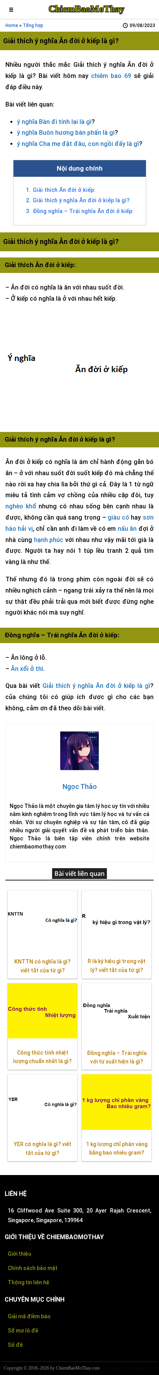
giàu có (118, 517)
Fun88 (127, 1368)
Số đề (15, 1345)
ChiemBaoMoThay (86, 9)
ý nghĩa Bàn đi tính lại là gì (54, 121)
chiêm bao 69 (111, 76)
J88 (147, 1368)
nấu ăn (127, 528)
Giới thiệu (19, 1254)
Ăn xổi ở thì (27, 668)
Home (11, 25)
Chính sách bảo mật (33, 1268)
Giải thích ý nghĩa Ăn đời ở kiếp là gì (96, 685)
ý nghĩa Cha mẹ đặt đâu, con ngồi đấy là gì (78, 143)
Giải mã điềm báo (29, 1316)
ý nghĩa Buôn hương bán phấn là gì (66, 132)
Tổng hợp (33, 25)
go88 (104, 1368)
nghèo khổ (20, 506)
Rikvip (115, 1368)
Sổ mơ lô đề (23, 1331)
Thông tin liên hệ (28, 1282)
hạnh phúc (49, 540)
